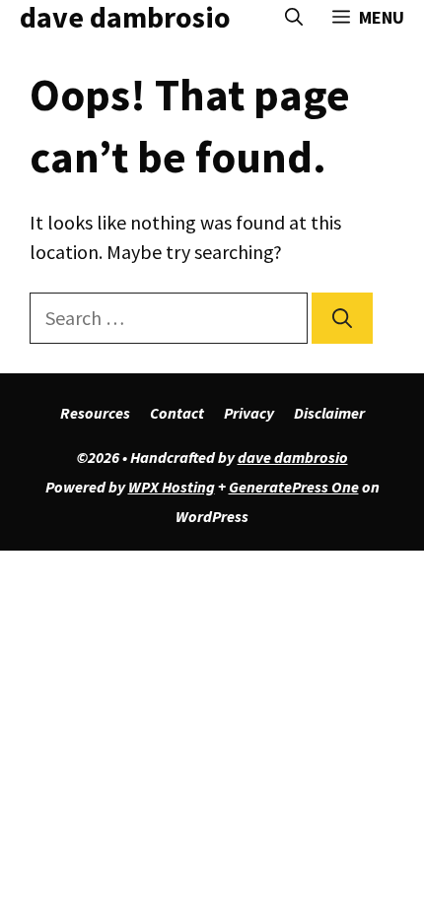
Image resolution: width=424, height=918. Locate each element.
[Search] (342, 318)
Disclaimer (329, 413)
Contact (177, 413)
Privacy (249, 413)
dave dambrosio (125, 17)
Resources (95, 413)
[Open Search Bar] (294, 17)
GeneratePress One (294, 486)
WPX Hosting (171, 486)
